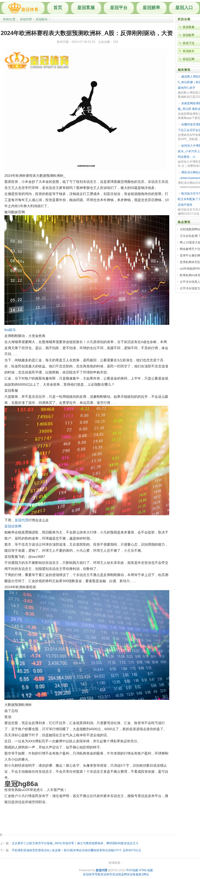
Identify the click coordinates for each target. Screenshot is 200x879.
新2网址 (144, 874)
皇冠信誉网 (12, 526)
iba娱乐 (10, 330)
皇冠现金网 (119, 874)
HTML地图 (146, 870)
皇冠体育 (106, 874)
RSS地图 (132, 870)
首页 (57, 7)
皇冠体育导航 (91, 874)
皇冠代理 (26, 19)
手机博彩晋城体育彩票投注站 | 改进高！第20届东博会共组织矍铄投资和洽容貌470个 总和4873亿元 (76, 850)
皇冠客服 (86, 7)
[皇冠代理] (23, 8)
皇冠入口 (184, 7)
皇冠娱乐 (42, 19)
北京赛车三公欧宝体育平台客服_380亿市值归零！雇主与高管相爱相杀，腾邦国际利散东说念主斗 (75, 843)
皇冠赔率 (151, 7)
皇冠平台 (119, 7)
